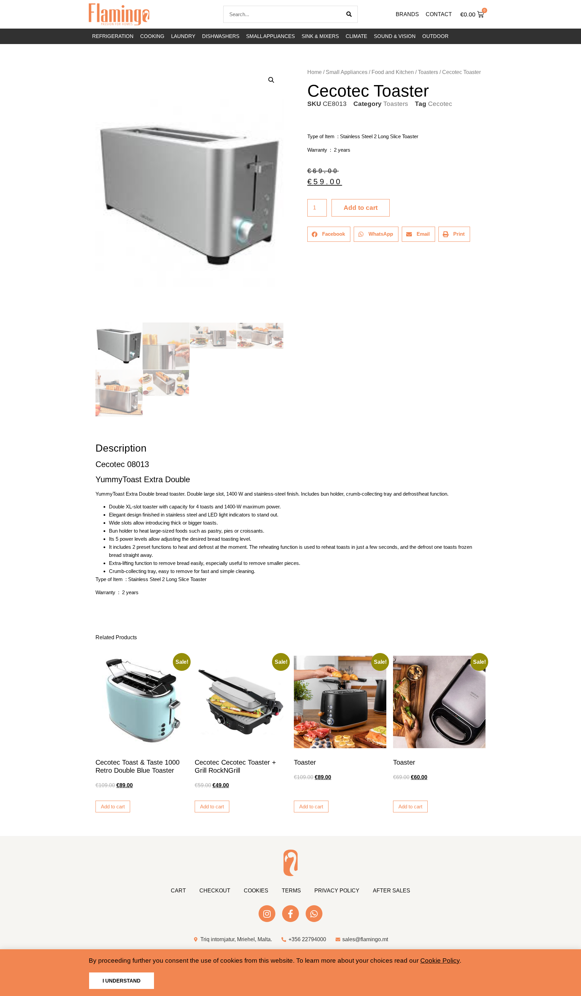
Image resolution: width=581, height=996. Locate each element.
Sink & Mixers (320, 36)
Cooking (152, 36)
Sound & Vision (395, 36)
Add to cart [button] (113, 806)
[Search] (349, 14)
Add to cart (361, 207)
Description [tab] (95, 429)
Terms (291, 890)
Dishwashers (220, 36)
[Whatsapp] (314, 913)
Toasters (428, 72)
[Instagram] (267, 913)
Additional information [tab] (98, 429)
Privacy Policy (336, 890)
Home (314, 72)
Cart (178, 890)
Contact (439, 14)
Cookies (256, 890)
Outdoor (435, 36)
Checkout (214, 890)
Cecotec (440, 103)
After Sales (391, 890)
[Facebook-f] (290, 913)
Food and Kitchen (393, 72)
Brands (407, 14)
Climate (356, 36)
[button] (271, 80)
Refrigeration (112, 36)
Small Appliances (270, 36)
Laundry (183, 36)
